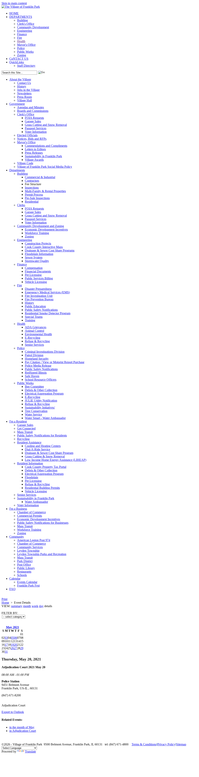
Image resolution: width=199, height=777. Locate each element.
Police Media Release (38, 365)
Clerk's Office (25, 23)
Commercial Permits (29, 515)
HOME (14, 13)
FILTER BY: (10, 613)
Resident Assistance (29, 442)
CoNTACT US (18, 58)
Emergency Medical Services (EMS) (47, 292)
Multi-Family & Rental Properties (45, 191)
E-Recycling (32, 337)
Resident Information (30, 463)
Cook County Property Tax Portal (45, 466)
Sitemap (181, 744)
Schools (22, 575)
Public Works (25, 51)
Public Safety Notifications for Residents (42, 435)
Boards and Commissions (32, 110)
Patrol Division (34, 355)
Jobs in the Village (28, 90)
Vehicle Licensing (36, 281)
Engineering (24, 30)
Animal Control (34, 330)
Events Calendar (27, 582)
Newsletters (24, 93)
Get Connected (26, 428)
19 (12, 644)
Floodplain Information (39, 254)
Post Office (24, 564)
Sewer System (33, 257)
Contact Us (24, 83)
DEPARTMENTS (20, 16)
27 (15, 648)
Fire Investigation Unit (38, 295)
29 (21, 648)
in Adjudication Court (22, 730)
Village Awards (34, 159)
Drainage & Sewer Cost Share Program (49, 453)
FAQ (12, 589)
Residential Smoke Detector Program (47, 313)
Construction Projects (38, 243)
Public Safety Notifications (41, 309)
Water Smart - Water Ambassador (45, 418)
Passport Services (35, 128)
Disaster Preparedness (38, 288)
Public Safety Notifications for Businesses (42, 522)
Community (16, 536)
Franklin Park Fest (28, 585)
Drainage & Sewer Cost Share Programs (49, 250)
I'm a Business (18, 508)
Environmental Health (38, 334)
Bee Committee (34, 386)
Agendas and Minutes (30, 107)
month (27, 606)
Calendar (14, 578)
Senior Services (34, 344)
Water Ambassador (36, 501)
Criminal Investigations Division (45, 351)
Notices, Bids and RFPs (31, 138)
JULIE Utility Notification (41, 400)
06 (15, 637)
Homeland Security (37, 358)
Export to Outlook (13, 712)
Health (21, 41)
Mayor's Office (26, 44)
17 (6, 644)
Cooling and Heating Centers (43, 446)
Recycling (23, 439)
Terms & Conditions (144, 744)
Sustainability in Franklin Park (43, 156)
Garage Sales (33, 121)
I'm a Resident (18, 421)
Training (30, 320)
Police (21, 48)
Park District (24, 561)
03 (6, 637)
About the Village (20, 79)
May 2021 (12, 627)
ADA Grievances (35, 327)
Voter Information (36, 131)
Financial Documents (38, 271)
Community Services (30, 547)
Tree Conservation (36, 411)
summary (16, 606)
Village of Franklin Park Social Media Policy (44, 166)
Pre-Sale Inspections (37, 198)
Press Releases (34, 152)
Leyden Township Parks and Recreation (41, 554)
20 (15, 644)
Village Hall (24, 100)
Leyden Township (28, 550)
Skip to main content (14, 3)
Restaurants (24, 571)
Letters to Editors (35, 149)
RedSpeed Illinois (36, 372)
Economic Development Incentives (46, 229)
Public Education (35, 306)
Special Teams (34, 316)
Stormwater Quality (37, 261)
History (21, 86)
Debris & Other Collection (41, 390)
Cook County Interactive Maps (44, 247)
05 (12, 637)
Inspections (32, 187)
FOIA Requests (34, 117)
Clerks (21, 205)
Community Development (33, 27)
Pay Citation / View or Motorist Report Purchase (54, 362)
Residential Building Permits (42, 487)
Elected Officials (27, 135)
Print (4, 599)
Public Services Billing (39, 278)
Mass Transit (25, 432)
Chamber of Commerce (31, 512)
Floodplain (31, 477)
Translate (30, 751)
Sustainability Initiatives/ (40, 407)
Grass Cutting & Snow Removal (45, 456)
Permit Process (34, 194)
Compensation (34, 268)
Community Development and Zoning (40, 226)
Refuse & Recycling (37, 341)
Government (17, 103)
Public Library (26, 568)
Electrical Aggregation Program (44, 393)
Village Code (25, 163)
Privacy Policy (166, 744)
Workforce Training (37, 233)
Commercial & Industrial (40, 177)
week (35, 606)
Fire (19, 37)
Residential (31, 201)
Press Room (24, 97)
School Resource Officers (40, 379)
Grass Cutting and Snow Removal (46, 124)
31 (6, 651)
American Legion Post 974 (33, 540)
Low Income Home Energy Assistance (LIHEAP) (55, 460)
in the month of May (21, 727)
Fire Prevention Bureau (39, 299)
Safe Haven (32, 376)
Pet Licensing (33, 275)
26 (12, 648)
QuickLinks (16, 62)
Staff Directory (26, 65)
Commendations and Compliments (46, 145)
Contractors (32, 180)
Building (22, 20)
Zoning (21, 55)
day (41, 606)
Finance (22, 34)
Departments (17, 170)
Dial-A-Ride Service (37, 449)
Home (5, 602)
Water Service (33, 414)
